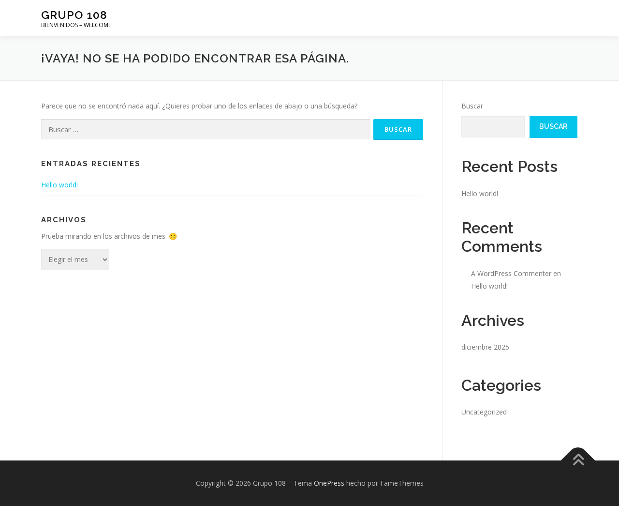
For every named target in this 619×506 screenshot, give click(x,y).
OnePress (329, 483)
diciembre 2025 (485, 347)
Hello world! (59, 184)
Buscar (472, 105)
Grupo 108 (74, 14)
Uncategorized (484, 411)
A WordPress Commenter (511, 273)
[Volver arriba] (578, 461)
